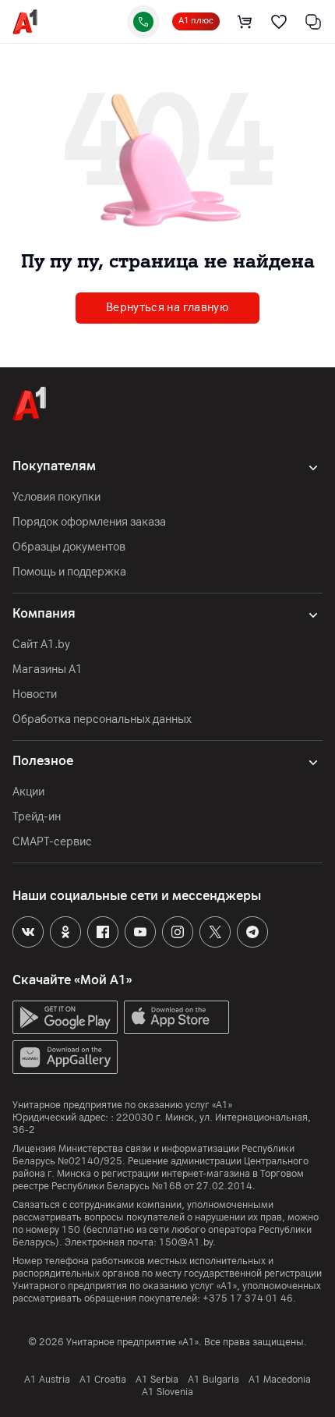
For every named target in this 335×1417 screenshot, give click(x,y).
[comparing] (313, 21)
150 (71, 1229)
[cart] (244, 21)
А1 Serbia (157, 1379)
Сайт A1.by (41, 644)
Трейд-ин (36, 817)
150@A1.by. (187, 1242)
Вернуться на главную (167, 307)
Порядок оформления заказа (89, 522)
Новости (34, 694)
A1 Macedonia (280, 1379)
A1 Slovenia (167, 1392)
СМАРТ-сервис (52, 841)
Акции (28, 792)
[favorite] (279, 21)
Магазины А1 (47, 669)
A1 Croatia (102, 1379)
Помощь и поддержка (69, 572)
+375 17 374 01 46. (249, 1298)
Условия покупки (56, 497)
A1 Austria (47, 1379)
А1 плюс (195, 21)
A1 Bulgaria (213, 1379)
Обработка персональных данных (102, 719)
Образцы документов (68, 547)
